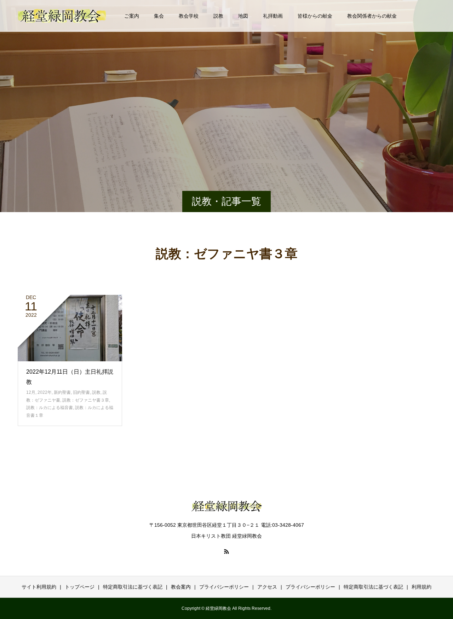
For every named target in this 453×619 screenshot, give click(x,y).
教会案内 (181, 587)
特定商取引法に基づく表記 (132, 587)
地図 (243, 16)
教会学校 (189, 16)
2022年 (45, 392)
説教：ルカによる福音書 (49, 407)
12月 (30, 392)
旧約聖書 (81, 392)
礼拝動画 (273, 16)
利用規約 (421, 587)
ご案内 (131, 16)
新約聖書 (62, 392)
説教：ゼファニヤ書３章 (85, 400)
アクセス (267, 587)
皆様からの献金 (315, 16)
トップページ (79, 587)
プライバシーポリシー (224, 587)
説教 (218, 16)
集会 (159, 16)
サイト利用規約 (39, 587)
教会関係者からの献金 (372, 16)
